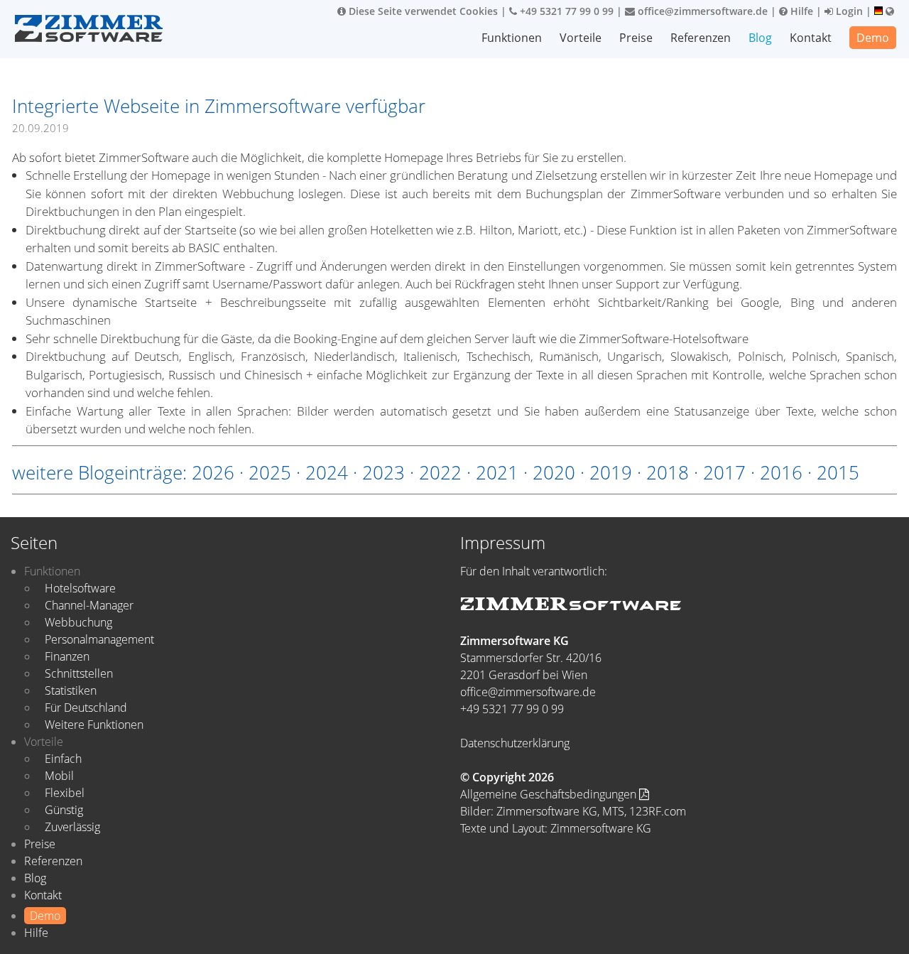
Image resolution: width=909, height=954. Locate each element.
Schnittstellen (79, 673)
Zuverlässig (72, 827)
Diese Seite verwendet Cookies (422, 11)
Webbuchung (78, 622)
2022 (440, 472)
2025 (270, 472)
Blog (760, 37)
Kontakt (811, 37)
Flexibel (65, 793)
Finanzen (67, 656)
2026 (213, 472)
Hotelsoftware (80, 588)
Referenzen (700, 37)
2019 (610, 472)
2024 (326, 472)
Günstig (64, 810)
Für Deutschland (86, 707)
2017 (724, 472)
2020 (554, 472)
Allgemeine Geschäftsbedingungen (549, 794)
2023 (383, 472)
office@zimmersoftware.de (701, 11)
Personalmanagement (99, 639)
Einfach (63, 758)
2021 (497, 472)
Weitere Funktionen (94, 724)
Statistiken (71, 690)
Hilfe (800, 11)
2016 (781, 472)
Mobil (59, 776)
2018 (667, 472)
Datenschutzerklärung (515, 743)
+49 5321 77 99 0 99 (565, 11)
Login (848, 11)
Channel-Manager (89, 605)
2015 (838, 472)
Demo (872, 37)
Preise (636, 37)
